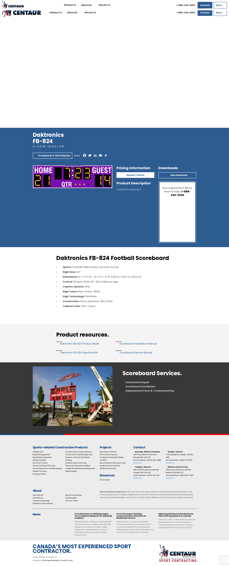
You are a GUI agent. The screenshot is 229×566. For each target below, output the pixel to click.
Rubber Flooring (8, 42)
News (3, 94)
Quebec (4, 116)
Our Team (5, 90)
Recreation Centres (10, 65)
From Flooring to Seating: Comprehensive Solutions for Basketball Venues (131, 516)
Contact (4, 97)
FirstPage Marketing (51, 560)
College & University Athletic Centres (19, 69)
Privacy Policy (67, 560)
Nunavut (4, 124)
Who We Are (38, 495)
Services (4, 61)
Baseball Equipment (10, 29)
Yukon (3, 126)
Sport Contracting (9, 86)
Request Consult (135, 175)
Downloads (105, 480)
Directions (137, 463)
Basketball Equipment (11, 31)
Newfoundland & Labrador (13, 120)
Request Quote (8, 23)
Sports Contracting (73, 495)
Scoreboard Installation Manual (138, 343)
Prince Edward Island (11, 113)
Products (4, 25)
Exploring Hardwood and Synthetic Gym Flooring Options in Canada (175, 515)
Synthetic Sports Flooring (13, 52)
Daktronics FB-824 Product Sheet (79, 343)
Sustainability (71, 498)
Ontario (4, 111)
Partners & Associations (12, 82)
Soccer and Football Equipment (16, 48)
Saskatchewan (7, 118)
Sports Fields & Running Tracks (16, 71)
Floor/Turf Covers (40, 463)
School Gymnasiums (10, 67)
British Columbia (8, 103)
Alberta (4, 101)
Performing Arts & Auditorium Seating (19, 39)
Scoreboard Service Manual (136, 352)
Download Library (9, 78)
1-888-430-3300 (8, 20)
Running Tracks (8, 44)
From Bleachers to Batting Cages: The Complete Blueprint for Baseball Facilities (93, 516)
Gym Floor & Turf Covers (13, 35)
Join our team (7, 92)
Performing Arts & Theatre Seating (47, 468)
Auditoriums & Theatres (12, 73)
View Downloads (179, 175)
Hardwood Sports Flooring (13, 37)
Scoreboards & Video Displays (15, 46)
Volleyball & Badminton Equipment (18, 56)
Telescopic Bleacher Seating (15, 54)
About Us (4, 80)
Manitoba (5, 105)
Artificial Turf (6, 27)
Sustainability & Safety (11, 88)
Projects (4, 63)
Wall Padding (6, 59)
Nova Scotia (6, 109)
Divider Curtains (8, 33)
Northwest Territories (11, 122)
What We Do (38, 498)
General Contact (9, 99)
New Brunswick (8, 107)
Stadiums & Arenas (10, 75)
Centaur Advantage (10, 84)
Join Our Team (71, 500)
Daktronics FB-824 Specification (79, 352)
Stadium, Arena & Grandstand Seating (19, 50)
